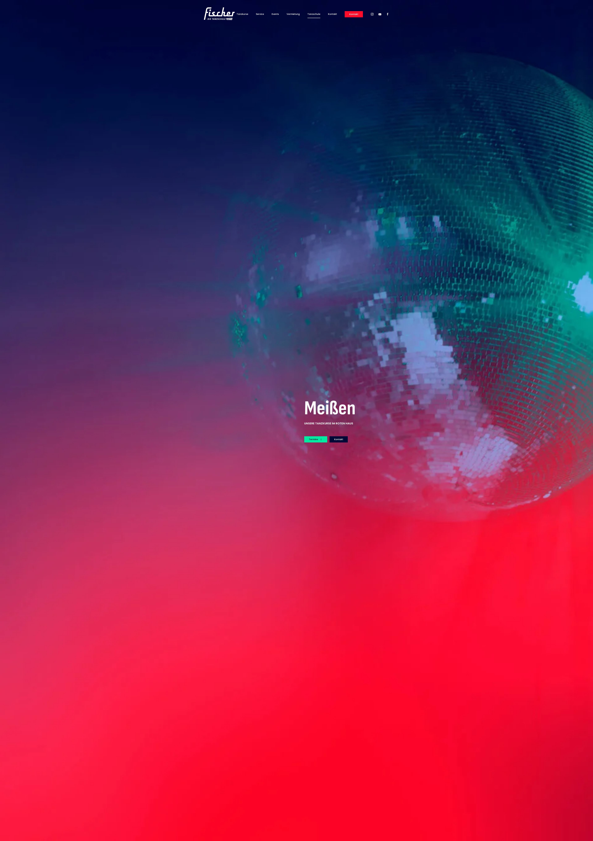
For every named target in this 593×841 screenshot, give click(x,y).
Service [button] (260, 14)
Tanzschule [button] (313, 14)
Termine (313, 439)
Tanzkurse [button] (242, 14)
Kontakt (332, 14)
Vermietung (293, 14)
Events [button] (275, 14)
